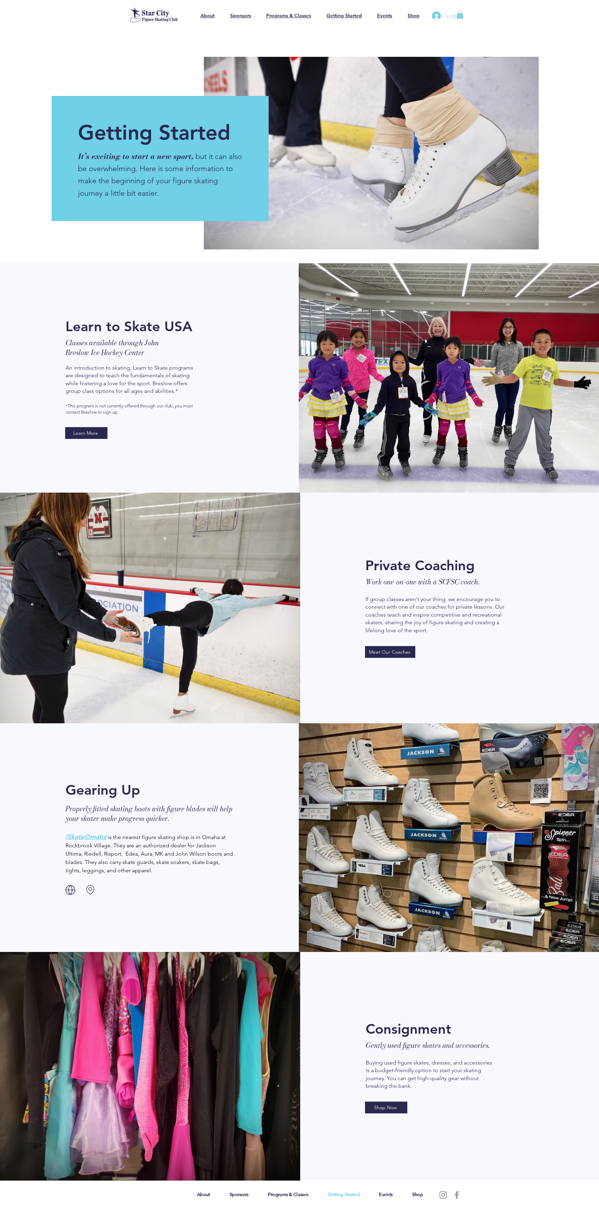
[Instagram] (443, 1195)
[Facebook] (457, 1195)
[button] (460, 14)
